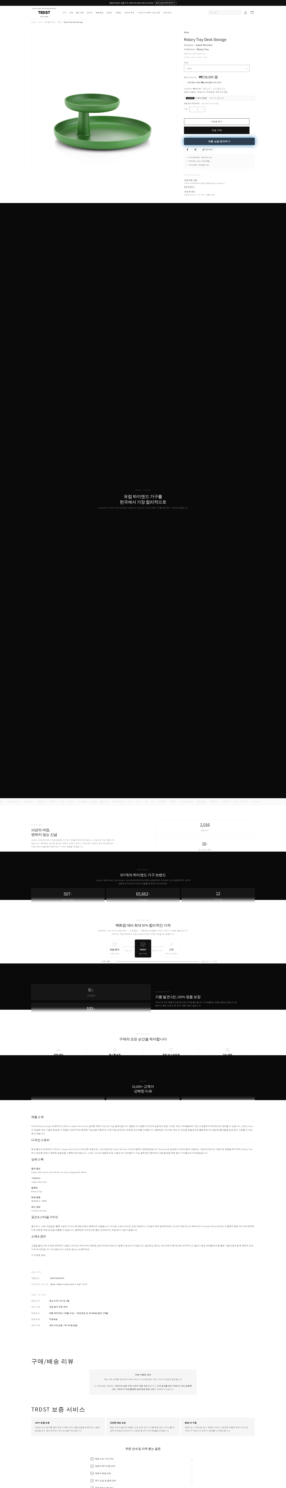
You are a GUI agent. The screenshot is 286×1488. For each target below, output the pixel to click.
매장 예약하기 (189, 187)
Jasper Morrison (204, 45)
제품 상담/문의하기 (219, 141)
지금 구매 (217, 130)
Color (186, 62)
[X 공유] (195, 149)
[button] (64, 13)
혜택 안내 (206, 89)
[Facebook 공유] (187, 149)
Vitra (186, 32)
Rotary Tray (203, 49)
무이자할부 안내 (219, 89)
